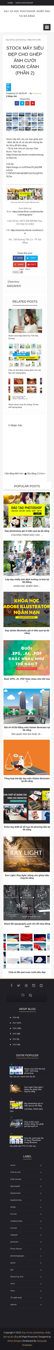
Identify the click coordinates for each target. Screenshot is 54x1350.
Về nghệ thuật (16, 1298)
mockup (13, 1228)
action (12, 1165)
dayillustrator (15, 1193)
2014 (14, 1039)
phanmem (14, 1242)
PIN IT (33, 264)
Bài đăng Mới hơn (14, 473)
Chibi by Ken (15, 1172)
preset (12, 1263)
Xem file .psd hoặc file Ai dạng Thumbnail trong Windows (33, 1140)
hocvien (13, 1214)
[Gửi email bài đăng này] (13, 272)
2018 (14, 1017)
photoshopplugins (17, 1256)
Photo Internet (16, 1249)
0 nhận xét (11, 96)
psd (11, 1270)
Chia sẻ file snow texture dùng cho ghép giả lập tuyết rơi (34, 1124)
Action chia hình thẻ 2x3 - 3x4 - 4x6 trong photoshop (34, 1071)
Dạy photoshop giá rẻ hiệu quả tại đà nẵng (27, 531)
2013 (14, 1045)
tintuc (12, 1291)
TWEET (32, 258)
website (13, 1305)
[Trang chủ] (25, 473)
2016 (14, 1028)
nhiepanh (14, 1235)
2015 (14, 1034)
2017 (14, 1023)
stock (8, 87)
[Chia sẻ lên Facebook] (21, 272)
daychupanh (15, 1186)
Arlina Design (14, 1341)
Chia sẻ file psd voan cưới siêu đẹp (27, 972)
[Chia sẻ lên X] (19, 272)
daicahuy (14, 285)
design (13, 1207)
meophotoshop (16, 1221)
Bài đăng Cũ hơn (36, 473)
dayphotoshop (16, 1200)
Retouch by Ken (16, 1277)
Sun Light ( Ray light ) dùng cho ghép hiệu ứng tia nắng (33, 1089)
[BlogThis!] (16, 272)
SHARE (19, 258)
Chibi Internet (15, 1179)
